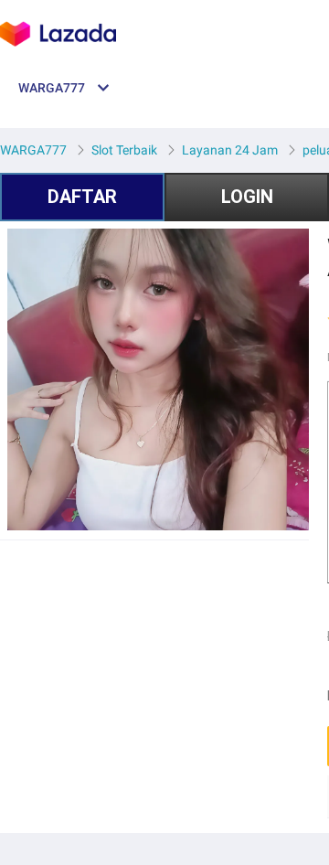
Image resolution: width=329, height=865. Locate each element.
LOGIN (247, 197)
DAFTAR (82, 197)
